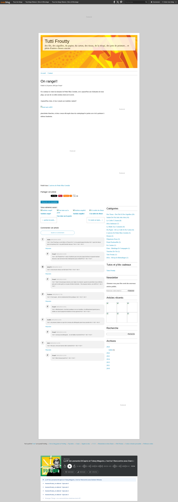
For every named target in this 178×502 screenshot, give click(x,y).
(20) (120, 214)
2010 (108, 368)
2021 (108, 356)
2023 (108, 347)
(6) (116, 227)
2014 (108, 359)
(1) (111, 245)
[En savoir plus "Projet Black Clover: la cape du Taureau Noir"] (112, 307)
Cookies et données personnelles (133, 443)
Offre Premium (119, 443)
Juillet (110, 350)
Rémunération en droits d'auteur (106, 443)
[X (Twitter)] (117, 2)
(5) (119, 233)
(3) (110, 236)
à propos (94, 472)
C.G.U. (94, 443)
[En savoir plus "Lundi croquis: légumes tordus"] (132, 307)
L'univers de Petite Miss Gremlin (59, 185)
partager (82, 472)
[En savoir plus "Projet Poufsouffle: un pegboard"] (112, 317)
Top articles (71, 443)
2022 (108, 353)
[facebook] (114, 2)
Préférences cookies (148, 443)
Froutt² (34, 443)
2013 (108, 362)
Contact (50, 73)
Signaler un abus (86, 443)
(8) (114, 220)
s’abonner (71, 472)
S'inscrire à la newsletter (49, 202)
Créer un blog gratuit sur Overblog (57, 443)
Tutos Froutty (111, 270)
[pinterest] (121, 2)
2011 (108, 365)
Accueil (43, 73)
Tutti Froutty (57, 41)
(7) (113, 224)
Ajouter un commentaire (57, 232)
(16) (118, 217)
